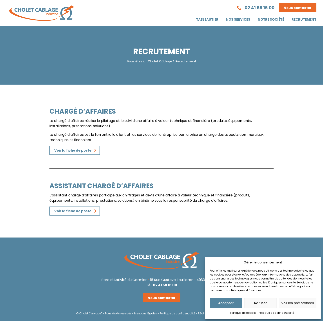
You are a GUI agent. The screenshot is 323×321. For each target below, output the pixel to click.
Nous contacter (298, 7)
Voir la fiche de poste (72, 150)
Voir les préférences (297, 303)
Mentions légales (145, 313)
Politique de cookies (243, 313)
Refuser (260, 303)
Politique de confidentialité (276, 313)
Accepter (226, 303)
